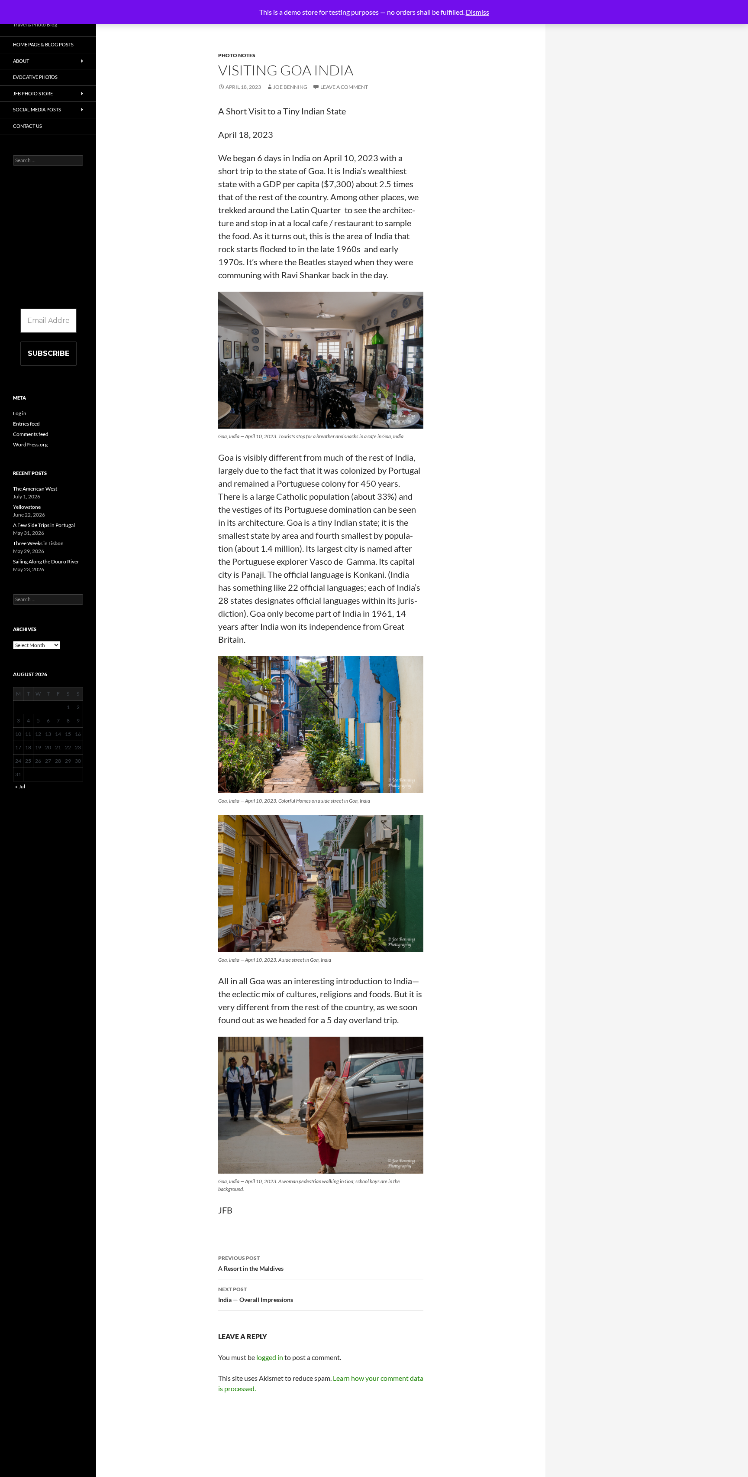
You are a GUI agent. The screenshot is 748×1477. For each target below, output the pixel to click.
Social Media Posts (37, 109)
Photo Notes (236, 55)
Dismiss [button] (477, 12)
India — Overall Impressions (255, 1294)
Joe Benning (290, 87)
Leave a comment (344, 87)
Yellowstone (27, 507)
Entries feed (26, 423)
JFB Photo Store (33, 93)
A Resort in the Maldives (251, 1263)
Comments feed (30, 434)
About (21, 61)
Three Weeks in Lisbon (38, 543)
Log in (19, 413)
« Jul (20, 786)
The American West (35, 488)
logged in (269, 1357)
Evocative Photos (35, 77)
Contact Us (27, 126)
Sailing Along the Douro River (46, 561)
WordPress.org (30, 444)
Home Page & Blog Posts (43, 44)
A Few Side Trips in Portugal (44, 525)
